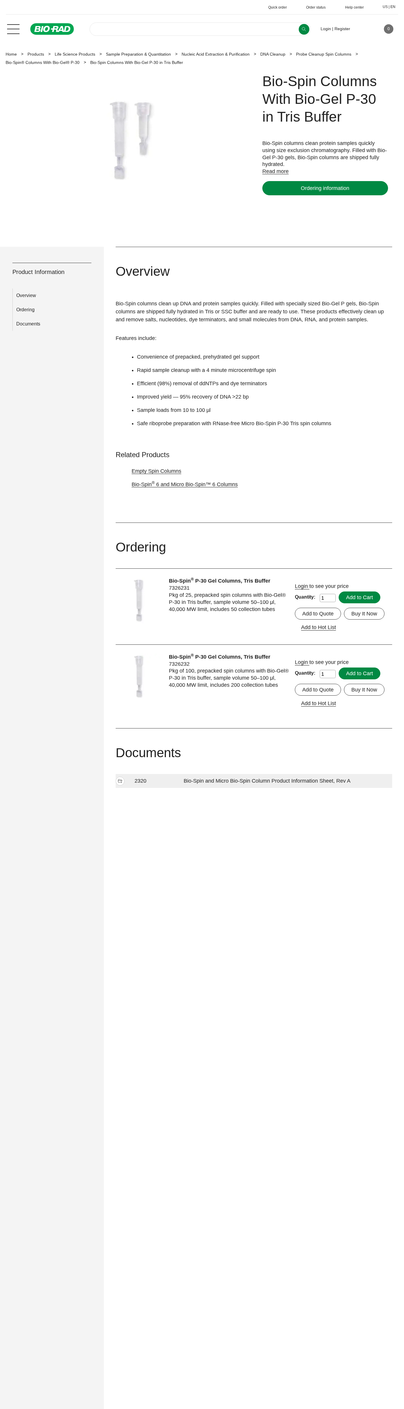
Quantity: (305, 596)
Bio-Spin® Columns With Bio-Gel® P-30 (43, 62)
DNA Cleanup (272, 54)
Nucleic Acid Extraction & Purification (216, 54)
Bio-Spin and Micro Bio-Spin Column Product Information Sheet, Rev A (267, 781)
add (120, 782)
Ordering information (325, 188)
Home (11, 54)
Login (302, 586)
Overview (26, 295)
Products (36, 54)
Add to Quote (318, 614)
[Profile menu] (363, 29)
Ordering (25, 309)
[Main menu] (13, 28)
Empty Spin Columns (156, 471)
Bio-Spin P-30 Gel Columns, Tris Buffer (219, 581)
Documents (28, 323)
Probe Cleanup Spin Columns (323, 54)
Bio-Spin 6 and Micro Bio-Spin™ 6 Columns (185, 484)
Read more (275, 171)
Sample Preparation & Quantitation (138, 54)
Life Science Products (75, 54)
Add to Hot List (318, 627)
